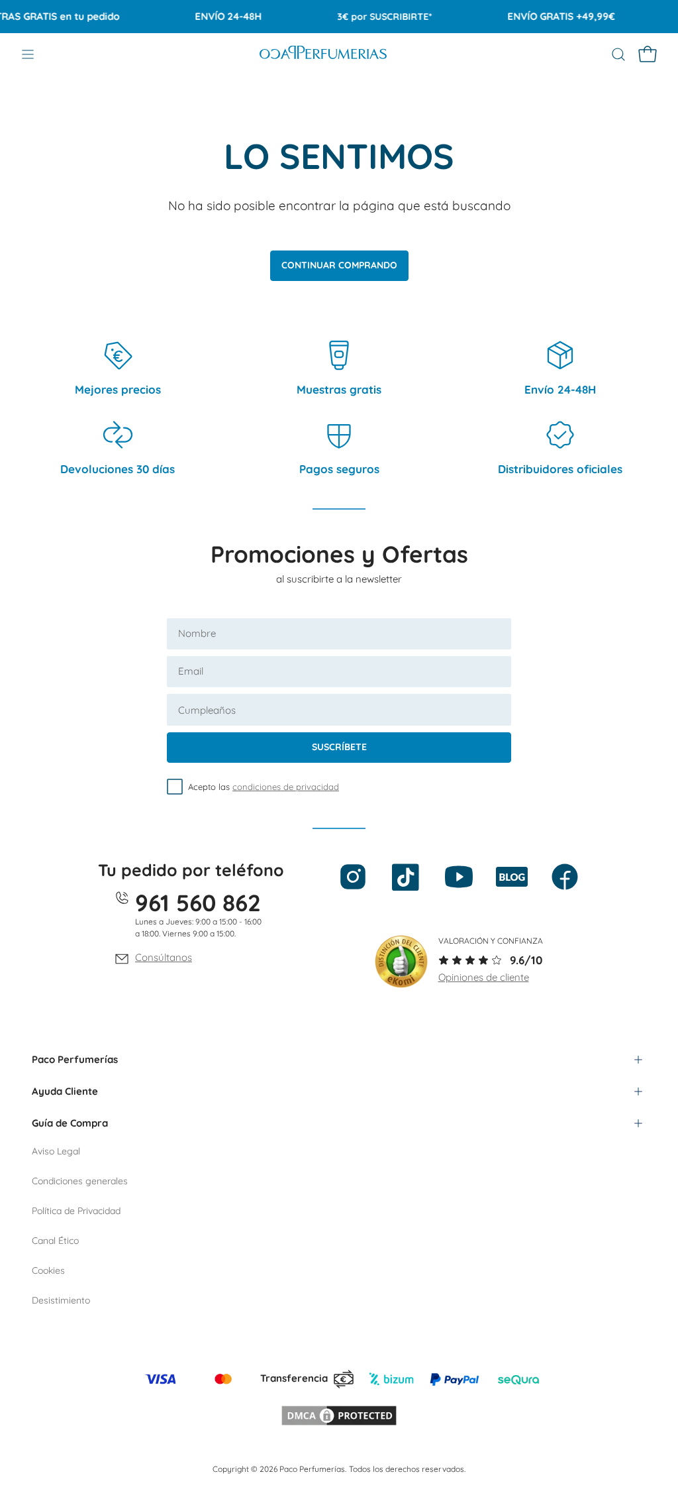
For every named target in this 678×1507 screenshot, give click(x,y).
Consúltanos (163, 957)
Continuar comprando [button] (339, 265)
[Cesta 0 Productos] (647, 54)
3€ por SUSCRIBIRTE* (371, 17)
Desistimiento (61, 1300)
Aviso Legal (56, 1151)
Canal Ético (55, 1241)
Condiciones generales (80, 1181)
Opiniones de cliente (483, 977)
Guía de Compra (70, 1123)
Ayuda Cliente (65, 1091)
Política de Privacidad (76, 1211)
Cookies (48, 1270)
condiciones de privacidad (285, 786)
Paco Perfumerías (75, 1059)
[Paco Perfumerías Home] (323, 54)
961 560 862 (198, 902)
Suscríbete (339, 747)
